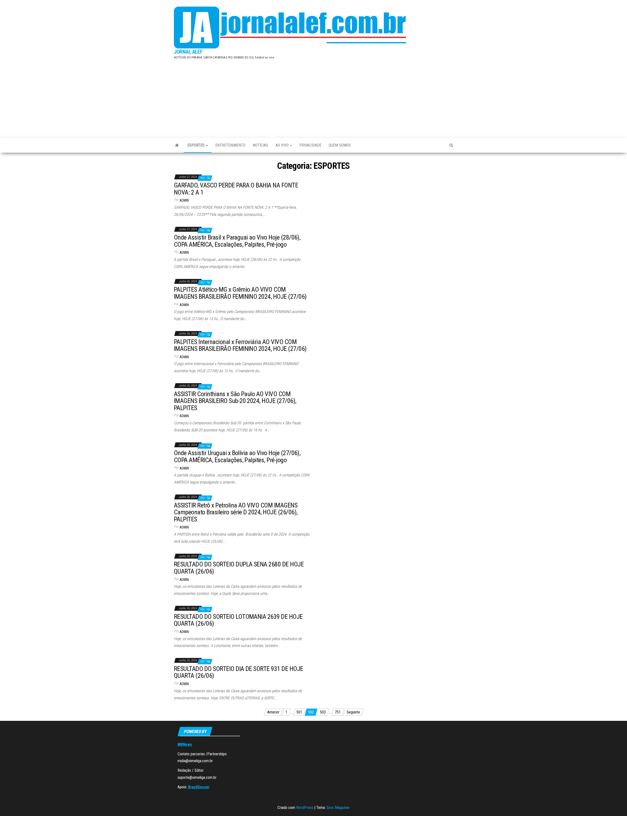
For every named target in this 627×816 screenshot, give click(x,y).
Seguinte (353, 712)
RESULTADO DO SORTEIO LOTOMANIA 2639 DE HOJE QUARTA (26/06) (238, 620)
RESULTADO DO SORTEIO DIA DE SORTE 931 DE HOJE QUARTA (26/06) (238, 672)
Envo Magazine (338, 807)
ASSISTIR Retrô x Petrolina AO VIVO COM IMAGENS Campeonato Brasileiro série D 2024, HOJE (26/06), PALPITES (236, 512)
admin (184, 200)
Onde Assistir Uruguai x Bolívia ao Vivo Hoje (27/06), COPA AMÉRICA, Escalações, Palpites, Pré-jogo (237, 456)
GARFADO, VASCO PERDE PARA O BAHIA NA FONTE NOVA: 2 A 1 (236, 189)
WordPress (304, 807)
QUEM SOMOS (340, 145)
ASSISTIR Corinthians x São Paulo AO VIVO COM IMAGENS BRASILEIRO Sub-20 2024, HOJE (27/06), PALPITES (235, 401)
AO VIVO (282, 145)
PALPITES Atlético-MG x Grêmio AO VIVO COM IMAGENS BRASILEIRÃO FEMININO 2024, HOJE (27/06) (240, 293)
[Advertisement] (313, 97)
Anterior (273, 712)
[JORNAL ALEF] (177, 145)
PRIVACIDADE (310, 145)
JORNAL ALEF (188, 52)
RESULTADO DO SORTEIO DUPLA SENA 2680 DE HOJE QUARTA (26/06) (239, 568)
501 (299, 712)
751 (338, 712)
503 (323, 712)
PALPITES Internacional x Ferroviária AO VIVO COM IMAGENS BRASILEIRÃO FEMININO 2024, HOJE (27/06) (240, 345)
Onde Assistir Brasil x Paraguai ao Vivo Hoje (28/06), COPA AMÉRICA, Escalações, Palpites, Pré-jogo (237, 241)
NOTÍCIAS (260, 145)
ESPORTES (196, 145)
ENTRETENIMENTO (230, 145)
